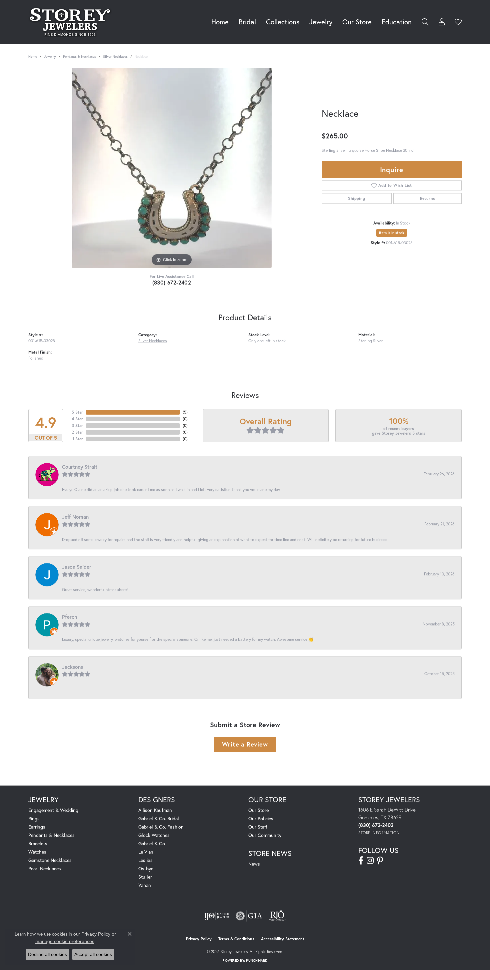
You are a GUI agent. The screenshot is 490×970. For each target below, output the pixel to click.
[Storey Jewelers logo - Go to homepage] (72, 22)
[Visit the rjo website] (277, 916)
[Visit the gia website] (249, 916)
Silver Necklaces (115, 56)
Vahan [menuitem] (144, 885)
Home (220, 21)
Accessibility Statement (282, 938)
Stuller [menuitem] (145, 877)
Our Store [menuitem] (258, 810)
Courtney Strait (79, 466)
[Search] (425, 22)
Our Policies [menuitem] (260, 818)
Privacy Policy (199, 938)
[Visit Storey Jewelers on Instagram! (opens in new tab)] (370, 861)
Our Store (357, 21)
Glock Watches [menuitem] (154, 835)
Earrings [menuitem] (36, 827)
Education (397, 21)
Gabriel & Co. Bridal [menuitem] (158, 818)
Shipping (356, 198)
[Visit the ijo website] (216, 916)
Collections (282, 21)
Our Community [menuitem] (264, 835)
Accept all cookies (93, 954)
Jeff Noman (75, 516)
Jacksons (72, 666)
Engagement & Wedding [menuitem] (53, 810)
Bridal (247, 21)
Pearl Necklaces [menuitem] (44, 868)
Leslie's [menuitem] (145, 860)
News (254, 864)
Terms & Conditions (236, 938)
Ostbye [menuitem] (145, 868)
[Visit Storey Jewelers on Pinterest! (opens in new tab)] (380, 861)
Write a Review (245, 744)
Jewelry (320, 21)
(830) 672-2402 (171, 282)
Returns (427, 198)
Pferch (69, 616)
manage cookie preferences (64, 941)
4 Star (77, 418)
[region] (172, 168)
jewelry (50, 56)
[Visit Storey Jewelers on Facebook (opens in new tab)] (360, 861)
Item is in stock (391, 232)
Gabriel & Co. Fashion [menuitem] (161, 827)
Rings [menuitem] (34, 818)
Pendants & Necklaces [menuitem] (51, 835)
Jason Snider (76, 566)
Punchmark (256, 960)
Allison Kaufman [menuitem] (155, 810)
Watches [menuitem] (37, 852)
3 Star (77, 425)
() (185, 412)
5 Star (77, 412)
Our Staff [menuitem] (257, 827)
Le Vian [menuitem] (145, 852)
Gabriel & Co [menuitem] (151, 843)
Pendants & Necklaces (79, 56)
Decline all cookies (47, 954)
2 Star (77, 432)
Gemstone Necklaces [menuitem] (50, 860)
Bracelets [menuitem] (37, 843)
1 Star (77, 438)
